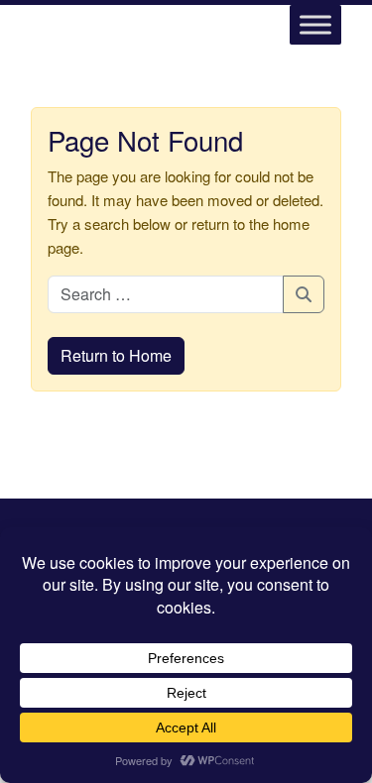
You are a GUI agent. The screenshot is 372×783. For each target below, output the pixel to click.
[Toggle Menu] (315, 24)
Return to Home (116, 355)
